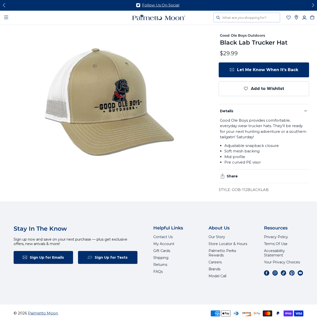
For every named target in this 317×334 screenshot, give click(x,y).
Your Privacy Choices (282, 262)
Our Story (217, 237)
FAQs (158, 271)
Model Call (217, 276)
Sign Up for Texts (111, 257)
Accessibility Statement (274, 253)
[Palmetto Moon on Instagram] (275, 273)
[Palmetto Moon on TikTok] (283, 273)
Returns (160, 264)
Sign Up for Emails (47, 257)
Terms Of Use (276, 244)
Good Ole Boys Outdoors (242, 35)
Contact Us (163, 237)
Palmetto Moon (43, 313)
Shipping (160, 257)
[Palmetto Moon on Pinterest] (292, 273)
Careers (215, 262)
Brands (214, 269)
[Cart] (312, 17)
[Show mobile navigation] (6, 17)
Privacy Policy (276, 237)
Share (232, 176)
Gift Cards (161, 251)
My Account (163, 244)
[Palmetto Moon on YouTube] (300, 273)
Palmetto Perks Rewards (222, 253)
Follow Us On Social (160, 5)
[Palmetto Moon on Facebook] (266, 273)
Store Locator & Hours (228, 244)
